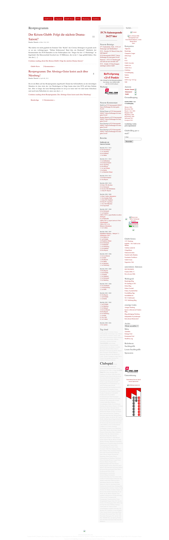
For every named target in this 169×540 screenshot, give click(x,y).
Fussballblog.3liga (130, 293)
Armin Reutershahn (108, 339)
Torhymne (114, 493)
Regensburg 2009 (129, 116)
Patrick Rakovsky (115, 452)
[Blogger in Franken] (133, 416)
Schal (120, 477)
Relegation (102, 469)
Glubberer (113, 402)
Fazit (116, 387)
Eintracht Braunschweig (115, 376)
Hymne (109, 411)
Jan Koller (102, 417)
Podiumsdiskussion (104, 458)
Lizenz (113, 428)
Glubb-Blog (42, 9)
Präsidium (106, 460)
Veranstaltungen (104, 508)
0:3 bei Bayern (104, 179)
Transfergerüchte (111, 499)
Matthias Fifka (103, 434)
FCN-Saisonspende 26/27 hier (111, 34)
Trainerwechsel (104, 497)
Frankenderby (107, 393)
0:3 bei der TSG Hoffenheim (107, 189)
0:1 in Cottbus (104, 319)
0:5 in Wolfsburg (104, 313)
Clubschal (113, 360)
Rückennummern (104, 473)
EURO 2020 (113, 380)
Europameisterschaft (113, 382)
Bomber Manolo (104, 117)
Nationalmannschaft (105, 445)
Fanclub (113, 385)
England (102, 380)
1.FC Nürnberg (129, 241)
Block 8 (116, 349)
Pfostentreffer (115, 454)
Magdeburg (118, 428)
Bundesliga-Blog (129, 281)
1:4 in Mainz (103, 261)
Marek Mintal (114, 430)
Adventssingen (111, 334)
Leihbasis (102, 426)
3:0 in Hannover (104, 237)
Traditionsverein (109, 495)
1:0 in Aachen (103, 325)
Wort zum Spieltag (112, 518)
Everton (108, 383)
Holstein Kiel (103, 411)
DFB (117, 370)
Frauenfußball (111, 395)
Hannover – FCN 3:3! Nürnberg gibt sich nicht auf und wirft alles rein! (110, 60)
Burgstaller (108, 354)
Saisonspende (111, 475)
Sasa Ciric (112, 477)
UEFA (114, 503)
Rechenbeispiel (108, 467)
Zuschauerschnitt (112, 519)
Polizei (101, 460)
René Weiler (118, 469)
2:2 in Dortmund (104, 278)
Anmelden (127, 331)
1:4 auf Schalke (104, 272)
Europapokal (103, 383)
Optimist (105, 450)
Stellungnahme (118, 486)
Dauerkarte (114, 368)
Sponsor (102, 484)
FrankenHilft (115, 393)
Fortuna (118, 391)
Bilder (112, 349)
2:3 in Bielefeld (104, 244)
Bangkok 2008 (129, 113)
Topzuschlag (114, 491)
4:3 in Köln (103, 258)
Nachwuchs (120, 443)
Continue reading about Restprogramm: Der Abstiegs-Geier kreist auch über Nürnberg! (60, 94)
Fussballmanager (104, 398)
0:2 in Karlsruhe (104, 218)
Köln (117, 423)
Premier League (113, 460)
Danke (109, 366)
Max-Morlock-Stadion (113, 434)
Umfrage (117, 504)
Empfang (113, 378)
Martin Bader (108, 432)
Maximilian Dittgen (105, 436)
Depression (58, 536)
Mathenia (118, 432)
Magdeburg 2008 (129, 114)
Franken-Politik (31, 536)
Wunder (119, 518)
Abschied (111, 332)
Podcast (115, 456)
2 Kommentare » (49, 66)
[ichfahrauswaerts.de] (133, 385)
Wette (113, 514)
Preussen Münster (104, 462)
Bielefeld (108, 349)
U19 (105, 503)
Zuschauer (105, 519)
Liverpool (108, 428)
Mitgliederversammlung (116, 441)
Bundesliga (86, 19)
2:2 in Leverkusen (105, 256)
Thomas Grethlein (111, 490)
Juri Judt (102, 421)
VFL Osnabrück (108, 510)
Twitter (102, 503)
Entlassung (107, 380)
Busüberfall (117, 354)
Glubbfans (96, 19)
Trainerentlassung (117, 495)
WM (126, 82)
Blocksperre (103, 350)
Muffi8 (127, 94)
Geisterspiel (117, 398)
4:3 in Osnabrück (104, 285)
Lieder (109, 426)
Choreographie (107, 358)
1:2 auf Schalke (104, 304)
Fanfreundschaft (104, 387)
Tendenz (117, 488)
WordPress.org (129, 338)
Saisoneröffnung (104, 475)
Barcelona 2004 (129, 109)
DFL (105, 372)
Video (101, 512)
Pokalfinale (112, 458)
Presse (119, 460)
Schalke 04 (102, 478)
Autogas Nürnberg (130, 307)
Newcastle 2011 (129, 118)
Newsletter (103, 449)
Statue (113, 486)
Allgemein (58, 19)
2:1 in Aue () (105, 168)
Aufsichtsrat (103, 341)
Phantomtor (103, 456)
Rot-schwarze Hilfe (130, 274)
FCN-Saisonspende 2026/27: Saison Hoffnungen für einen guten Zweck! (110, 56)
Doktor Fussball (129, 288)
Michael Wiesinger (104, 441)
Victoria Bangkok (117, 510)
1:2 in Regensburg (105, 287)
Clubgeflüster (128, 250)
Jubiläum (106, 419)
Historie (113, 409)
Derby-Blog (128, 286)
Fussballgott (115, 396)
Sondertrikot (107, 480)
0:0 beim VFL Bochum (106, 185)
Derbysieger (103, 370)
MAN (104, 430)
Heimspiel (113, 408)
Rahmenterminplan (104, 463)
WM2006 (105, 518)
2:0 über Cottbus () (108, 196)
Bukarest (115, 352)
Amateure (110, 335)
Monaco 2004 (128, 107)
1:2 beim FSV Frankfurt (106, 200)
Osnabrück (113, 450)
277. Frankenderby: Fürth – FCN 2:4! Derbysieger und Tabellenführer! (110, 48)
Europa (118, 380)
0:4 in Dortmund (104, 187)
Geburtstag (111, 398)
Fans (109, 387)
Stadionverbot (103, 486)
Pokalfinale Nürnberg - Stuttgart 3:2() (109, 234)
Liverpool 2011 (129, 120)
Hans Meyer (107, 408)
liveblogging (103, 428)
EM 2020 (108, 378)
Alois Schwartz (104, 335)
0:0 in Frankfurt (104, 153)
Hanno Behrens (109, 406)
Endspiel (117, 378)
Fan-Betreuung (107, 385)
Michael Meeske (108, 439)
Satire (116, 477)
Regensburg (115, 467)
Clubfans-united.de (130, 248)
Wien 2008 (118, 514)
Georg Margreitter (110, 400)
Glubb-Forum (128, 260)
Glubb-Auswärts (129, 63)
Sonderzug (113, 480)
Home (30, 3)
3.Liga (105, 332)
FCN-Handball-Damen (112, 389)
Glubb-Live (48, 19)
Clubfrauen (107, 360)
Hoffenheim (118, 409)
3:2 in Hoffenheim (105, 161)
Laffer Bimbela (104, 424)
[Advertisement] (134, 180)
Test (106, 490)
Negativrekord (113, 445)
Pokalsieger (118, 458)
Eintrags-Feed (128, 334)
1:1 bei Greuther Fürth (106, 198)
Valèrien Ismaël (113, 506)
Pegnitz (109, 454)
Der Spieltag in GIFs (130, 283)
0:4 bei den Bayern (105, 149)
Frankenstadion (103, 395)
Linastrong (114, 426)
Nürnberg (114, 449)
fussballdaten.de (129, 295)
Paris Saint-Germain (105, 452)
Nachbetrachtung (112, 443)
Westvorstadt (109, 514)
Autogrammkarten (104, 345)
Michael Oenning (117, 439)
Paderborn (119, 450)
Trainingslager (103, 499)
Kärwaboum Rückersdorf (132, 319)
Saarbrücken (112, 473)
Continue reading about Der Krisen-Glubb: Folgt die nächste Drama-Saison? (56, 61)
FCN (78, 19)
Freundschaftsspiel (104, 396)
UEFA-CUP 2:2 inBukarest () (106, 225)
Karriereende (105, 423)
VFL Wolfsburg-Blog (130, 300)
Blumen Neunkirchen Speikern (81, 536)
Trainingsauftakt (112, 497)
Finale (109, 391)
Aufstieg (108, 341)
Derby (118, 368)
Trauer (118, 499)
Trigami (109, 501)
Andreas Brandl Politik (109, 536)
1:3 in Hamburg (104, 306)
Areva (101, 339)
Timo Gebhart (107, 491)
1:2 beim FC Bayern (105, 190)
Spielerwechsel (110, 482)
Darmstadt (113, 366)
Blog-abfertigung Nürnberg (132, 314)
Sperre (118, 480)
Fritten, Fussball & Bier (131, 291)
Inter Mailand (114, 415)
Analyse (115, 335)
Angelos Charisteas (118, 337)
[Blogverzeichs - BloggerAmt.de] (133, 224)
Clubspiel (106, 363)
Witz (101, 518)
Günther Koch (111, 404)
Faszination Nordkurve (131, 257)
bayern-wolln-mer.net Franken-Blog (133, 310)
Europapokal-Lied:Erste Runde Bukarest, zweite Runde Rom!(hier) (133, 40)
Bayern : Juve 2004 (130, 111)
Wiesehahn (102, 516)
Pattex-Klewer (103, 454)
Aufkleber (116, 339)
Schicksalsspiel (109, 478)
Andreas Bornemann (108, 337)
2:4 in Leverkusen (105, 310)
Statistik (109, 486)
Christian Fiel (115, 358)
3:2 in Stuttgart (104, 308)
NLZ (110, 449)
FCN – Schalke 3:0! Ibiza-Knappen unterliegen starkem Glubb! (109, 65)
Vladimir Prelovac (100, 539)
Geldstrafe (102, 400)
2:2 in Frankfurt (104, 248)
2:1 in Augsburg (104, 151)
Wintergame (109, 516)
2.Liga (101, 332)
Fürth (111, 396)
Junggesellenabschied (117, 419)
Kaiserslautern (112, 421)
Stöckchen (111, 488)
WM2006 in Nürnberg (69, 3)
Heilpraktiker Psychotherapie (132, 316)
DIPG (115, 372)
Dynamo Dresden (104, 376)
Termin (121, 488)
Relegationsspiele (110, 469)
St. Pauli (106, 484)
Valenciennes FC (104, 506)
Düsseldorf (117, 374)
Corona (115, 364)
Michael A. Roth (111, 437)
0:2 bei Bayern (104, 295)
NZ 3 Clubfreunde (130, 298)
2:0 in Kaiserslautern (105, 163)
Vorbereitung (114, 512)
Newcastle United (113, 447)
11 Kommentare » (48, 100)
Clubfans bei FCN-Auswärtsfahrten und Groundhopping (76, 14)
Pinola (107, 456)
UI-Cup (102, 504)
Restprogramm (103, 471)
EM (126, 58)
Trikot (113, 501)
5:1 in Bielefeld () (106, 172)
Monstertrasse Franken (48, 536)
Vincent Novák (107, 512)
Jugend (110, 419)
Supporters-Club (129, 262)
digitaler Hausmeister (96, 536)
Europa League (104, 382)
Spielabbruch (103, 482)
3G (108, 332)
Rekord (120, 467)
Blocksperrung (109, 350)
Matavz (114, 432)
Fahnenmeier (114, 383)
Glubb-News (69, 19)
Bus (112, 354)
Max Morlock (113, 436)
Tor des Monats (107, 493)
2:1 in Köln (103, 315)
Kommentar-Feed (129, 336)
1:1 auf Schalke (104, 297)
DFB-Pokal (128, 56)
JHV (117, 417)
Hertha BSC (107, 409)
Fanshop (113, 387)
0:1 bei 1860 (103, 317)
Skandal (102, 480)
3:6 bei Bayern (104, 270)
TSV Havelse (118, 501)
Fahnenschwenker (130, 252)
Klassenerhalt (112, 423)
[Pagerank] (133, 227)
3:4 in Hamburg (104, 280)
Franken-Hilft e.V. (130, 272)
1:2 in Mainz (103, 155)
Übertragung (109, 503)
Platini (111, 456)
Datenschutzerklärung (52, 3)
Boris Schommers (104, 352)
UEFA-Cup (119, 503)
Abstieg (116, 332)
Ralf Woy (112, 463)
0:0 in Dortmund (104, 211)
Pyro (115, 462)
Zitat (101, 519)
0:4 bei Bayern (104, 166)
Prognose (111, 462)
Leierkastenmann (116, 424)
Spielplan (117, 482)
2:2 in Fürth (103, 289)
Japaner (107, 417)
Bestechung (103, 349)
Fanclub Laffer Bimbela (131, 255)
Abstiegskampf (103, 334)
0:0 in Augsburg (104, 164)
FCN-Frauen (103, 389)
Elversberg (102, 378)
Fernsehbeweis (103, 391)
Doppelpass (103, 374)
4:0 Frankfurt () (105, 241)
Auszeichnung (111, 343)
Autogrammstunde (113, 345)
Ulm (105, 504)
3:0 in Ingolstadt (104, 205)
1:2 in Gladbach (104, 276)
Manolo (108, 430)
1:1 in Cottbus (104, 228)
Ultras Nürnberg (111, 504)
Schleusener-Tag (118, 478)
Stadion (118, 484)
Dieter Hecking (110, 372)
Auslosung (113, 341)
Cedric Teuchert (104, 356)
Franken (102, 393)
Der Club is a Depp (111, 370)
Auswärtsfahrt (104, 343)
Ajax (116, 334)
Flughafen (113, 391)
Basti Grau (108, 347)
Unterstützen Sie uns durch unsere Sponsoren (133, 380)
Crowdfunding (103, 366)
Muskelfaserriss (104, 443)
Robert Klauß (111, 471)
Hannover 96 (116, 406)
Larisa (109, 424)
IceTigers (113, 411)
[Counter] (133, 32)
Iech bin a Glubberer (114, 413)
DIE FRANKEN (129, 269)
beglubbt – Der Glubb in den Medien (132, 244)
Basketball (102, 347)
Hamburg (102, 406)
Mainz (101, 430)
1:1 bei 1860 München (106, 204)
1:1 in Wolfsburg (104, 246)
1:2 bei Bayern (104, 259)
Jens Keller (112, 417)
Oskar (109, 450)
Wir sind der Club (116, 516)
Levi (106, 426)
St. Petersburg (112, 484)
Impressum (38, 3)
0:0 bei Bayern (104, 250)
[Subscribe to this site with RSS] (36, 17)
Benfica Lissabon (115, 347)
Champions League (113, 356)
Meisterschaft (103, 437)
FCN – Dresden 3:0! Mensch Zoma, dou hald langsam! (111, 52)
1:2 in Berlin (103, 274)
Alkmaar (120, 334)
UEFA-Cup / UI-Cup (130, 80)
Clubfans (102, 360)
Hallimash (117, 404)
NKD (107, 449)
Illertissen (102, 415)
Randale (117, 463)
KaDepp (107, 421)
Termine (102, 490)
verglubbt (110, 508)
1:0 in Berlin (103, 170)
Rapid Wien (116, 465)
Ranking (102, 465)
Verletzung (116, 508)
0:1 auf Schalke (104, 239)
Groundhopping (103, 404)
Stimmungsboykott (104, 488)
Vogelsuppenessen (67, 536)
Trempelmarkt (103, 501)
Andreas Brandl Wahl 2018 (123, 536)
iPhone (120, 415)
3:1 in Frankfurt (104, 213)
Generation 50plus (137, 536)
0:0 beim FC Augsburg (106, 202)
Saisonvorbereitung (104, 477)
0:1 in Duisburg (104, 263)
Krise (120, 423)
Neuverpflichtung (104, 447)
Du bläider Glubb (110, 374)
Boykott (111, 352)
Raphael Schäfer (108, 465)
